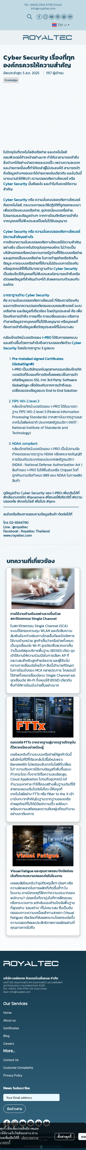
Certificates (11, 1028)
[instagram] (45, 17)
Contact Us (11, 1060)
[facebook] (39, 17)
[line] (57, 17)
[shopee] (64, 17)
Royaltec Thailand (35, 531)
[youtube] (51, 17)
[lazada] (70, 17)
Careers (8, 1043)
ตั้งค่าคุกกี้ (64, 1137)
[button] (29, 16)
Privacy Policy (12, 1075)
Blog (6, 1036)
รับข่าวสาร (14, 1108)
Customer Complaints (18, 1067)
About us (9, 1020)
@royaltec (20, 527)
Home (7, 1012)
